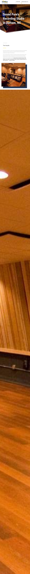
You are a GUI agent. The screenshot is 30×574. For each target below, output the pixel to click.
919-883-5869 (18, 1)
